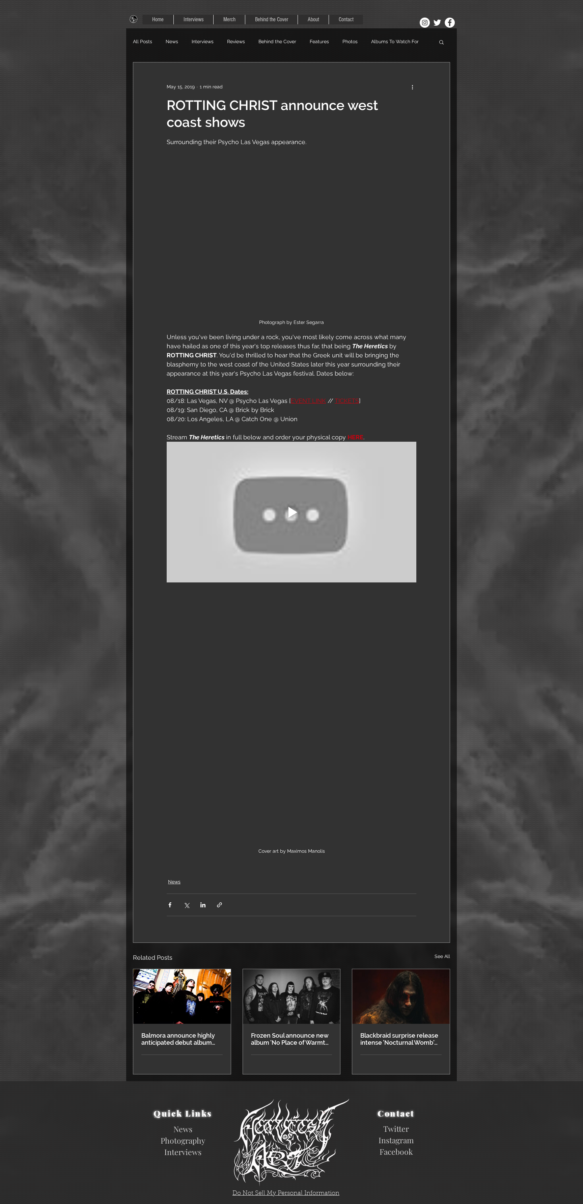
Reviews (236, 41)
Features (319, 41)
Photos (350, 41)
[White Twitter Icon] (437, 23)
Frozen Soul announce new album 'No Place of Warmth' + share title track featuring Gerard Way (290, 1039)
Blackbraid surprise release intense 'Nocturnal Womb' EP (399, 1039)
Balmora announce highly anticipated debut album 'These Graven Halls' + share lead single (181, 1039)
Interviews (203, 41)
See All (442, 956)
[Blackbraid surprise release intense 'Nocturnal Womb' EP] (401, 996)
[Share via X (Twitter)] (186, 905)
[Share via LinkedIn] (203, 905)
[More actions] (412, 87)
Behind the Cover (277, 41)
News (172, 41)
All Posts (142, 41)
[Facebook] (450, 23)
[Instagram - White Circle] (425, 23)
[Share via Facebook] (170, 905)
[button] (441, 42)
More (376, 41)
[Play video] (291, 512)
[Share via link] (219, 905)
